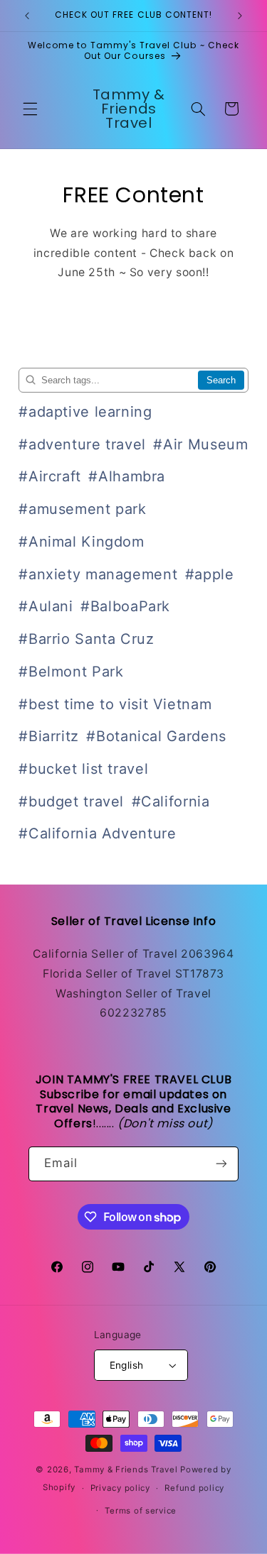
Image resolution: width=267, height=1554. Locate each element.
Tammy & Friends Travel (125, 1469)
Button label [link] (134, 314)
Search (221, 380)
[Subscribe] (221, 1164)
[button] (30, 108)
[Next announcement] (240, 15)
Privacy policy (120, 1488)
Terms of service (141, 1511)
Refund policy (194, 1488)
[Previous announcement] (27, 15)
